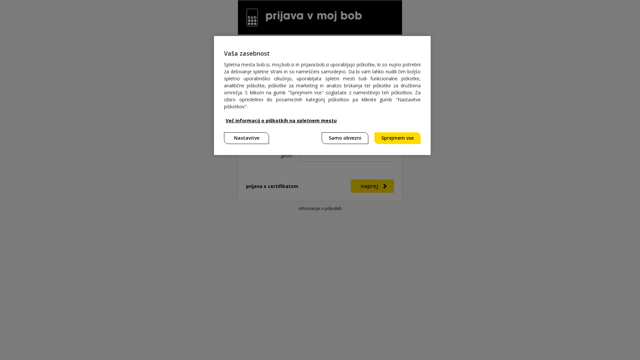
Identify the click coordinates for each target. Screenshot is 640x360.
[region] (322, 95)
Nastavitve (246, 138)
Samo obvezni (345, 138)
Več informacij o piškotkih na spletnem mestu (281, 120)
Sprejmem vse (397, 138)
